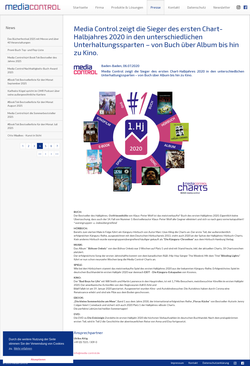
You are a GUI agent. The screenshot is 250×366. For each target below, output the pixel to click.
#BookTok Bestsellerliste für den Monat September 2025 (30, 81)
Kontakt (174, 7)
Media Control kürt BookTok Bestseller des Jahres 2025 (32, 59)
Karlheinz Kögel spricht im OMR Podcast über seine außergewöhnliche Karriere (34, 92)
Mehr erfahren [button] (23, 348)
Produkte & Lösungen (127, 7)
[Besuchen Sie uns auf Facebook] (245, 5)
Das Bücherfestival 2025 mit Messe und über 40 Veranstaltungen (33, 40)
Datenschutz (196, 7)
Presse (155, 7)
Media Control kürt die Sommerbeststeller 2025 (32, 115)
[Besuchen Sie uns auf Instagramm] (237, 5)
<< (39, 153)
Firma (99, 7)
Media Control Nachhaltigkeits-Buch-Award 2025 (32, 70)
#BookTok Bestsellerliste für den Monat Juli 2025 (32, 126)
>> (57, 153)
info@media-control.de (87, 352)
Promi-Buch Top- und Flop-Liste (26, 49)
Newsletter (221, 7)
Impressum (177, 362)
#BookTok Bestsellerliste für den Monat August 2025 (30, 103)
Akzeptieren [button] (38, 359)
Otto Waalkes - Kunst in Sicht (25, 135)
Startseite (80, 7)
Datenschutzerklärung (216, 362)
